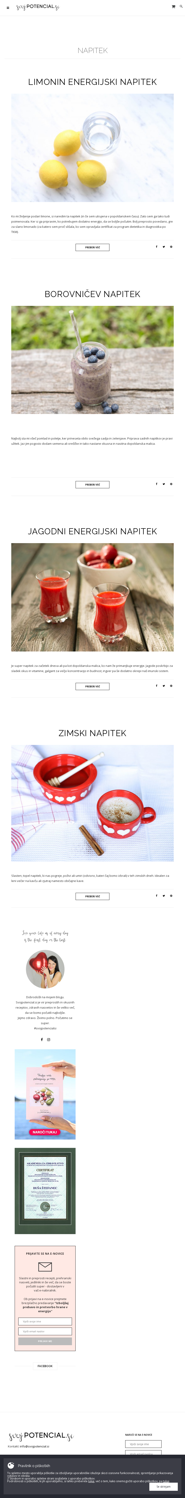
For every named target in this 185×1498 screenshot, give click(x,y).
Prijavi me (122, 470)
